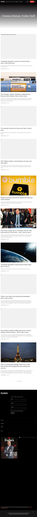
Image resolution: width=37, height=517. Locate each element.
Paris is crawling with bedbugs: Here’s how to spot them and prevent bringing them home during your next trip (15, 366)
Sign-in (28, 1)
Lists (12, 1)
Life (14, 1)
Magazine (16, 1)
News (7, 1)
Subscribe (32, 1)
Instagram (4, 432)
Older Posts (20, 381)
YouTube (8, 432)
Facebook (1, 432)
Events (10, 1)
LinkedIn (3, 432)
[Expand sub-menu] (34, 420)
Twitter (6, 432)
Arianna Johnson (3, 68)
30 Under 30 (20, 1)
